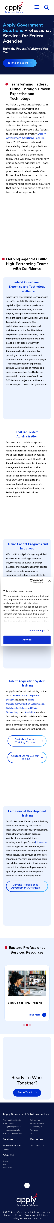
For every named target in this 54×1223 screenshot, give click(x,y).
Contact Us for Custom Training (25, 757)
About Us (9, 1155)
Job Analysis (8, 1123)
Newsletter (7, 1168)
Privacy (37, 1218)
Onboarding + (36, 1127)
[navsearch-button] (46, 7)
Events (5, 1161)
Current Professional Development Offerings (25, 886)
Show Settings (37, 630)
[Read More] (44, 1015)
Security (33, 1133)
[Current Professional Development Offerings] (44, 886)
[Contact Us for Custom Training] (42, 757)
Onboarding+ (13, 712)
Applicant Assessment (12, 1133)
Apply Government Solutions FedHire (26, 1114)
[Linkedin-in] (27, 1185)
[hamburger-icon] (36, 7)
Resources (36, 1139)
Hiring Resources (37, 1145)
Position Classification (33, 704)
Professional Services (12, 1145)
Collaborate (12, 708)
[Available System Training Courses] (42, 741)
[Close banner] (49, 581)
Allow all (27, 639)
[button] (24, 1025)
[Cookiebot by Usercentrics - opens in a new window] (31, 581)
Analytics (30, 712)
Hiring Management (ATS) (13, 1127)
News (5, 1164)
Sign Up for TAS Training (25, 1003)
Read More (34, 1014)
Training (6, 1149)
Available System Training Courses (25, 741)
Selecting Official (29, 708)
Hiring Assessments (11, 1130)
